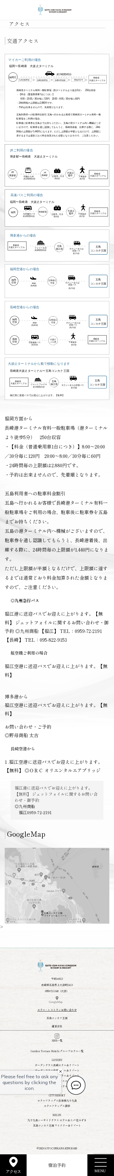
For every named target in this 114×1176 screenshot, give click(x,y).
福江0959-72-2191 (35, 812)
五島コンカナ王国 (57, 1018)
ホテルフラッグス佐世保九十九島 (57, 1101)
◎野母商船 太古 (22, 735)
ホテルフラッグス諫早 (57, 1106)
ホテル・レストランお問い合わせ (57, 1010)
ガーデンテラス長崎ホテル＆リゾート (57, 1065)
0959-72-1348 (51, 991)
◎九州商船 (27, 630)
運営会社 (57, 1026)
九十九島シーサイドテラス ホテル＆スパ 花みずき (57, 1120)
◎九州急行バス (25, 600)
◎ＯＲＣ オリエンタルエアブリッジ (65, 770)
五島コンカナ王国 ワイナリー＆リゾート (57, 1125)
